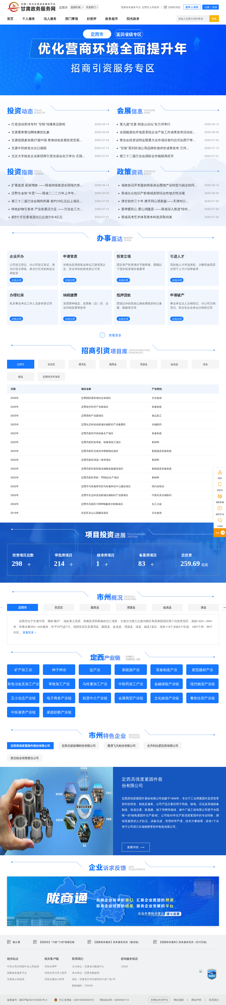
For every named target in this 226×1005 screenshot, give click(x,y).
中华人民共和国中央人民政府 (23, 966)
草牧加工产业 (59, 683)
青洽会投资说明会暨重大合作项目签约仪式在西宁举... (157, 140)
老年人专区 (192, 7)
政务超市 (111, 18)
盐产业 (95, 669)
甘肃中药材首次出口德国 (28, 147)
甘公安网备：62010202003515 (76, 999)
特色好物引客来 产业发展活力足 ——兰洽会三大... (47, 208)
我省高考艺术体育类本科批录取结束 (146, 216)
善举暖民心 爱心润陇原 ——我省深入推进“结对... (155, 208)
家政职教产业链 (59, 712)
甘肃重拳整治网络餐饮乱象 (30, 132)
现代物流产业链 (202, 683)
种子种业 (59, 669)
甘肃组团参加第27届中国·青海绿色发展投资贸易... (46, 140)
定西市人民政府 (150, 7)
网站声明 (196, 999)
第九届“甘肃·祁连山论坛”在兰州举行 (145, 124)
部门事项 (71, 18)
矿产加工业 (23, 669)
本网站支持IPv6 (159, 999)
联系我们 (214, 999)
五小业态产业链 (23, 697)
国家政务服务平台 (131, 7)
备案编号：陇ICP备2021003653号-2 (27, 999)
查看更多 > (29, 632)
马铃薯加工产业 (95, 683)
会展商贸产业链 (130, 697)
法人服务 (50, 18)
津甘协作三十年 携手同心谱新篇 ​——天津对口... (154, 201)
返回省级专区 (129, 34)
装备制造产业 (166, 669)
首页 (10, 18)
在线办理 (16, 280)
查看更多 (115, 335)
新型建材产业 (202, 669)
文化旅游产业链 (166, 697)
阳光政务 (133, 18)
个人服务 (28, 18)
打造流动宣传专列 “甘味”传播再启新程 (38, 124)
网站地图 (179, 999)
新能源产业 (131, 669)
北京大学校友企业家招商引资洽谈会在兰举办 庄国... (48, 155)
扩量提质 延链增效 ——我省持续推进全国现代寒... (47, 185)
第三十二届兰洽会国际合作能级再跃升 (147, 155)
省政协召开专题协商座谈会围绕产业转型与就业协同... (159, 185)
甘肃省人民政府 (15, 979)
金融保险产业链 (166, 683)
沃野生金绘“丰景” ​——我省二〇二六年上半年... (44, 193)
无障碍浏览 (174, 7)
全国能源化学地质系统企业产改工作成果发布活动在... (157, 132)
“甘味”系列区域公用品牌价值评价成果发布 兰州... (154, 147)
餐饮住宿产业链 (202, 697)
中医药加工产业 (130, 683)
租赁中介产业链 (95, 697)
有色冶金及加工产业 (23, 683)
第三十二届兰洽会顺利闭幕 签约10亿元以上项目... (46, 201)
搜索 (214, 18)
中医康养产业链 (23, 712)
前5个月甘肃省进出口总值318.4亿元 (37, 216)
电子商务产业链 (59, 697)
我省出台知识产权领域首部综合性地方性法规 (153, 193)
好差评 (91, 18)
